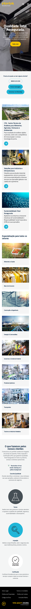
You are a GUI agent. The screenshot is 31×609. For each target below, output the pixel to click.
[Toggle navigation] (23, 4)
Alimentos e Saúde (9, 262)
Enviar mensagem (15, 87)
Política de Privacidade (8, 594)
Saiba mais (15, 44)
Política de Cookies (22, 594)
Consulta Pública (23, 597)
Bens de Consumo (9, 286)
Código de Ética (6, 597)
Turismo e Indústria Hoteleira (12, 431)
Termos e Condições (22, 591)
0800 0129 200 (15, 81)
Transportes (7, 407)
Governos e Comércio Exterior (12, 359)
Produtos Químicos (9, 383)
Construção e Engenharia (11, 310)
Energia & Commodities (10, 334)
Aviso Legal (5, 591)
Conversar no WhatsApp (15, 92)
